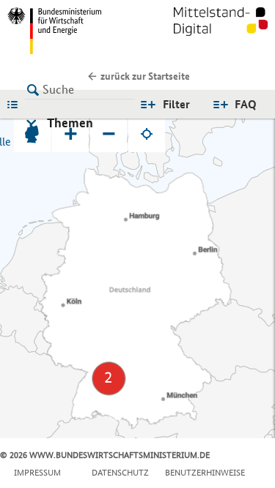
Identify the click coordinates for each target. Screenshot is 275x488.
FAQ (246, 104)
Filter (176, 104)
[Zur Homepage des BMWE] (69, 30)
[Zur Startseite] (221, 30)
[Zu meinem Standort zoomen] (146, 134)
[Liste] (16, 104)
